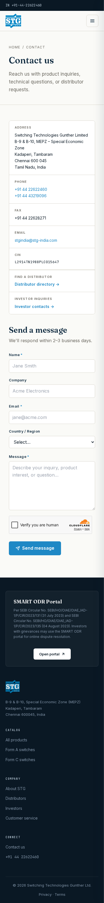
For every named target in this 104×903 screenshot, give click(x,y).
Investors (14, 808)
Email (15, 406)
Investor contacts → (34, 306)
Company (18, 380)
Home (14, 47)
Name (16, 354)
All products (16, 739)
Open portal (49, 654)
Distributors (16, 798)
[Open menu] (92, 21)
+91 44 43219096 (31, 195)
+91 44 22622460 (31, 189)
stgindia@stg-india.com (36, 240)
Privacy (45, 894)
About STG (16, 788)
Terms (60, 894)
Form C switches (20, 759)
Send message (38, 548)
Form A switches (20, 749)
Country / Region (24, 431)
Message (19, 456)
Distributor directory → (37, 284)
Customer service (22, 818)
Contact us (15, 847)
